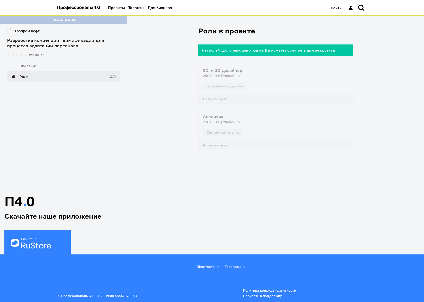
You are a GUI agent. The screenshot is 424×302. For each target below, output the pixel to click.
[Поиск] (361, 7)
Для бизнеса (160, 7)
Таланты (136, 7)
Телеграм (233, 267)
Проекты (116, 7)
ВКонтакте (206, 267)
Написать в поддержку (262, 296)
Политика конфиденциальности (269, 290)
